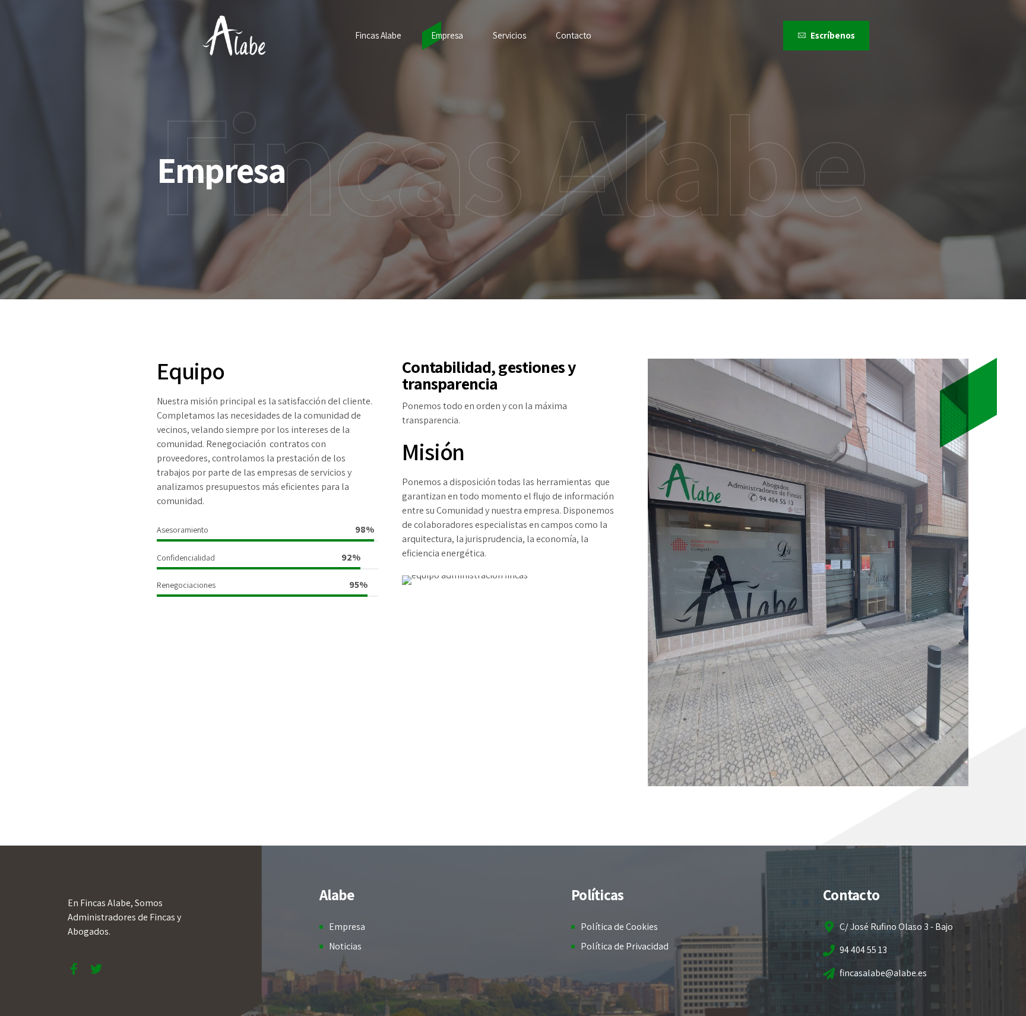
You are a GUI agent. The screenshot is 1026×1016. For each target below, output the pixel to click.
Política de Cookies (619, 926)
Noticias (345, 946)
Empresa (447, 35)
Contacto (573, 35)
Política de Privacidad (625, 946)
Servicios (509, 35)
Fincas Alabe (378, 35)
